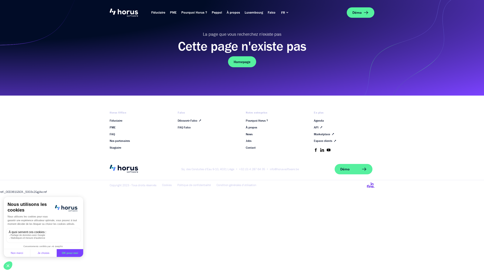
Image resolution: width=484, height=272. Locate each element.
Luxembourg (254, 12)
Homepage (242, 62)
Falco (271, 12)
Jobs (248, 141)
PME (173, 12)
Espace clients (323, 141)
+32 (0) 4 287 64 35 (252, 169)
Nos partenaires (120, 141)
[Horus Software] (128, 12)
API (316, 127)
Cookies (167, 185)
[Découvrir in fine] (370, 185)
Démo (357, 12)
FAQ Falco (184, 127)
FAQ (112, 134)
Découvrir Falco (187, 120)
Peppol (217, 12)
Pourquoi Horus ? (194, 12)
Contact (251, 147)
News (249, 134)
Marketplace (322, 134)
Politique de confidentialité (194, 185)
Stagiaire (115, 147)
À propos (233, 12)
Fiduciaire (158, 12)
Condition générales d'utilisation (236, 185)
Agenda (319, 120)
